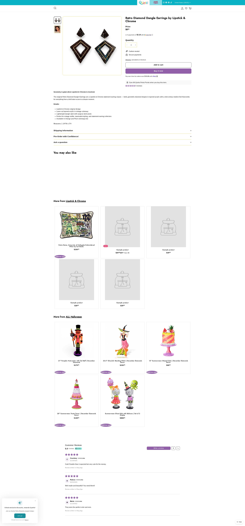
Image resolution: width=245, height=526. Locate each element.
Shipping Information (63, 131)
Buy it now (158, 71)
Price (127, 27)
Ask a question (60, 142)
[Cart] (190, 8)
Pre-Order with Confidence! (66, 136)
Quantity (129, 40)
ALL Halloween (74, 316)
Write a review (159, 448)
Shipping (128, 60)
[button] (158, 35)
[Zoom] (92, 46)
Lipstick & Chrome (76, 201)
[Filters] (173, 448)
